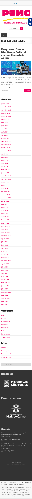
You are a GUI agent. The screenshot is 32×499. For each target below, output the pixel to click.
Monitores (4, 327)
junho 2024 (4, 160)
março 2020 (5, 279)
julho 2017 (4, 301)
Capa (2, 315)
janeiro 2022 (5, 223)
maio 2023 (4, 188)
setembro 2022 (6, 198)
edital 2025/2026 (14, 490)
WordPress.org (6, 357)
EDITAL (3, 318)
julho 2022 (4, 204)
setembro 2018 (6, 292)
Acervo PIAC (25, 490)
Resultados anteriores (24, 489)
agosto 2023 (5, 182)
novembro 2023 (6, 179)
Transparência (5, 337)
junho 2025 (4, 125)
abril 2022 (4, 213)
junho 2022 (4, 207)
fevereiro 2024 (5, 169)
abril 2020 (4, 276)
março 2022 (5, 217)
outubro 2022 (5, 195)
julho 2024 (4, 157)
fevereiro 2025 (5, 138)
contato (18, 496)
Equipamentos (5, 321)
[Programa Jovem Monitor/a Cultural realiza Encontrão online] (16, 62)
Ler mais (27, 90)
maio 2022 (4, 210)
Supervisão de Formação (9, 441)
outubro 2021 (5, 232)
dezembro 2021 (6, 226)
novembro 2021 (6, 229)
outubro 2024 (5, 147)
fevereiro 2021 (5, 257)
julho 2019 (4, 289)
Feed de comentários (7, 354)
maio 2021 (4, 248)
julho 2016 (4, 304)
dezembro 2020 (6, 260)
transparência (15, 492)
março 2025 (5, 135)
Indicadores (4, 324)
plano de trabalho (26, 494)
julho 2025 (4, 122)
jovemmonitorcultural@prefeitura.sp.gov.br (14, 433)
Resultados (6, 490)
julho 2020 (4, 267)
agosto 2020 (5, 264)
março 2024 (5, 166)
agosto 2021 (5, 238)
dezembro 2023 (6, 176)
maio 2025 (4, 129)
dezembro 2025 (6, 107)
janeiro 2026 (5, 104)
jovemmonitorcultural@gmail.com (12, 434)
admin (5, 88)
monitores (15, 489)
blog (20, 490)
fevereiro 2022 (5, 220)
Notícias (6, 90)
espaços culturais (6, 492)
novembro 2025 (6, 110)
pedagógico (9, 489)
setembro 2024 (6, 151)
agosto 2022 (5, 201)
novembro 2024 (6, 144)
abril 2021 (4, 251)
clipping (13, 496)
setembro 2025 (6, 116)
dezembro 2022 (6, 191)
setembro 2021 (6, 235)
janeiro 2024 (5, 173)
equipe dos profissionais (19, 487)
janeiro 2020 (5, 286)
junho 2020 (4, 270)
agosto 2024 (5, 154)
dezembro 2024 (6, 141)
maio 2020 (4, 273)
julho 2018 (4, 295)
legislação (22, 492)
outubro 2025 (5, 113)
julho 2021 (4, 242)
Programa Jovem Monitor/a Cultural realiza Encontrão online (13, 54)
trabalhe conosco (25, 496)
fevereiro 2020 (5, 282)
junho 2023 (4, 185)
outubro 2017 (5, 298)
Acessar (3, 347)
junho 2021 (4, 245)
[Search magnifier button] (29, 364)
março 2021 (5, 254)
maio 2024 (4, 163)
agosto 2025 (5, 119)
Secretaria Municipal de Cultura (11, 439)
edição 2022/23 (17, 494)
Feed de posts (5, 351)
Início (3, 487)
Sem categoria (5, 334)
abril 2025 (4, 132)
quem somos (9, 487)
